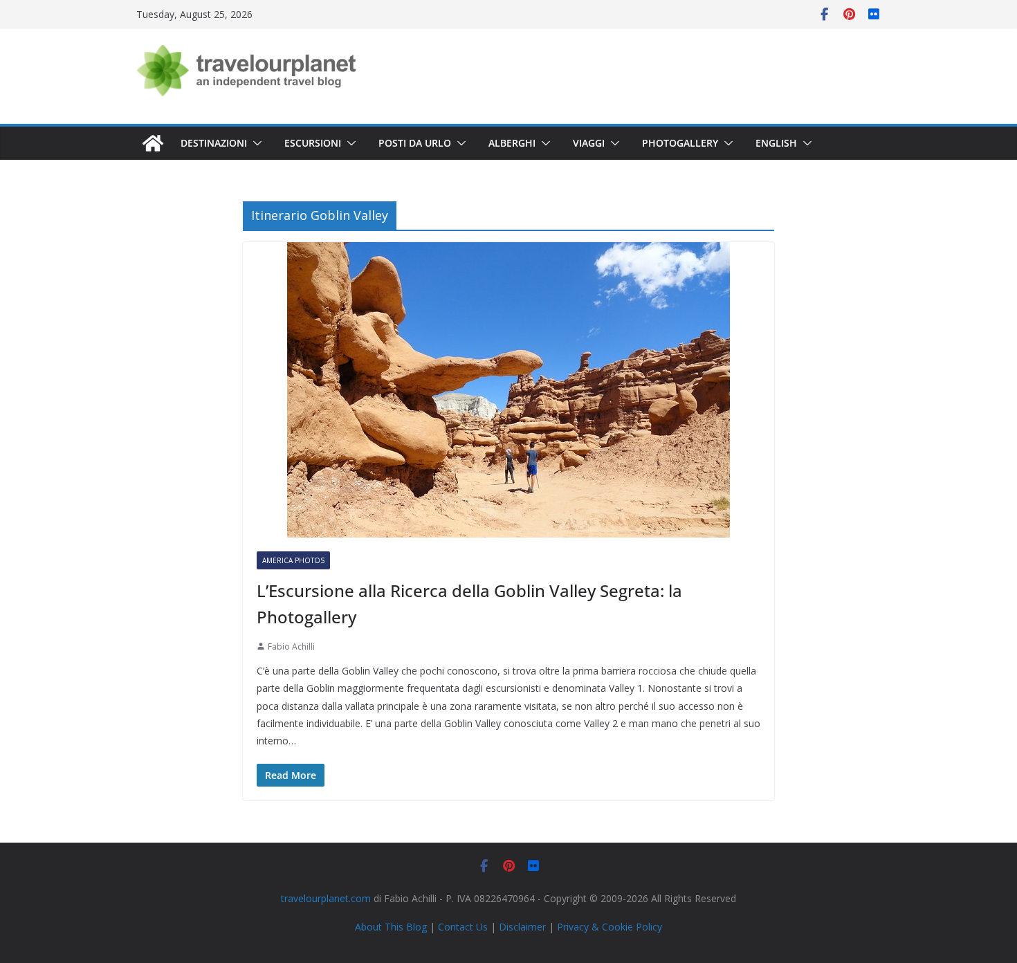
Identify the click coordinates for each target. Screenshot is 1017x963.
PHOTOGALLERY (680, 142)
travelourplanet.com (326, 898)
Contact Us (463, 926)
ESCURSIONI (312, 142)
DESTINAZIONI (214, 142)
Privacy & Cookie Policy (609, 926)
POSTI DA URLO (414, 142)
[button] (254, 143)
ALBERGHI (511, 142)
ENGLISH (776, 142)
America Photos (293, 560)
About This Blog (391, 926)
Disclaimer (522, 926)
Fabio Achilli (291, 646)
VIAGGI (589, 142)
